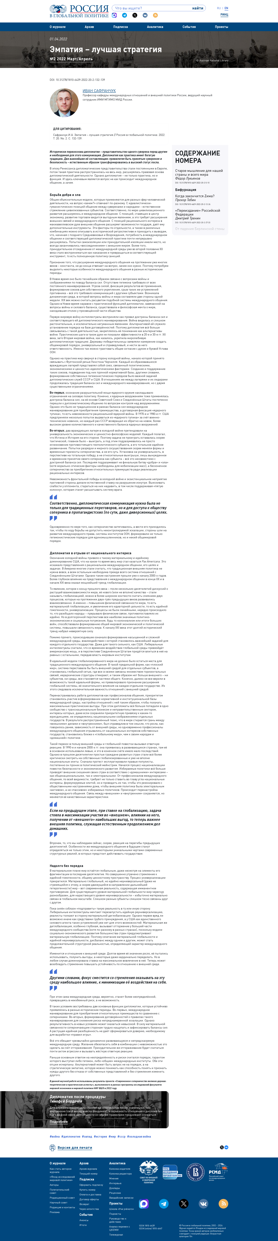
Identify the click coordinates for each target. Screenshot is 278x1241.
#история (100, 1136)
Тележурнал (116, 1234)
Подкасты (115, 1213)
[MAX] (114, 15)
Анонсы (83, 1220)
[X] (222, 1147)
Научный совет (58, 1202)
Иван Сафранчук (99, 90)
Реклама (55, 1212)
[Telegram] (124, 15)
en (226, 8)
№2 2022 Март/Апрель (71, 58)
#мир (112, 1136)
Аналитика (155, 27)
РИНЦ (224, 14)
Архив (89, 27)
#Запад (87, 1136)
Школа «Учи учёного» (121, 1208)
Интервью (115, 1183)
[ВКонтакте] (226, 1147)
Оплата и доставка (90, 1194)
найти (197, 8)
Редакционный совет (62, 1197)
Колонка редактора (120, 1173)
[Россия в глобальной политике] (79, 11)
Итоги (83, 1225)
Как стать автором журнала (60, 1170)
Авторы (54, 1184)
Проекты (221, 27)
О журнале (58, 27)
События (189, 27)
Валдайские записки (121, 1197)
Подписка (120, 27)
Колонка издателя (119, 1168)
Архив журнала (88, 1168)
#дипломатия (70, 1136)
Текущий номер (88, 1173)
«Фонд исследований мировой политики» (62, 1178)
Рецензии (115, 1192)
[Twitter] (134, 15)
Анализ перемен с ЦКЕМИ (119, 1228)
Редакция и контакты (62, 1207)
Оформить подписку (91, 1184)
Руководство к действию (117, 1220)
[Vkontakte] (145, 15)
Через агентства (89, 1208)
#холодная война (139, 1136)
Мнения (113, 1178)
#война (55, 1136)
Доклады (114, 1188)
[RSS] (155, 15)
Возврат (84, 1204)
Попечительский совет (59, 1191)
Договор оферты (89, 1199)
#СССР (121, 1136)
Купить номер (87, 1189)
